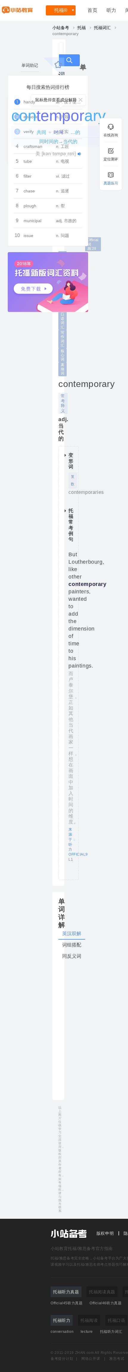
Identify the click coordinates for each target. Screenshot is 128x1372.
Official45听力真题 (66, 1303)
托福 (60, 10)
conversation (62, 1332)
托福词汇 (102, 27)
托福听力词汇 (111, 1332)
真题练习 (111, 183)
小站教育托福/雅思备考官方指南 (82, 1248)
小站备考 (60, 27)
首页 (93, 10)
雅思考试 (116, 1359)
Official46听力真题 (105, 1303)
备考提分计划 (62, 1359)
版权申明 (105, 1233)
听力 (112, 10)
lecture (87, 1332)
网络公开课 (90, 1359)
